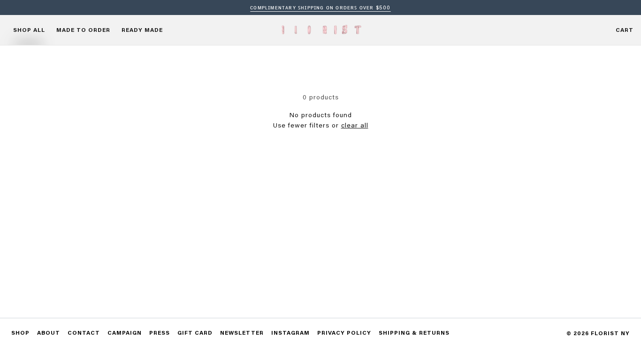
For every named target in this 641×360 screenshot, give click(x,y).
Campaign (124, 332)
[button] (624, 30)
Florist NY (610, 333)
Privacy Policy (344, 332)
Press (159, 332)
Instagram (290, 332)
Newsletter (242, 332)
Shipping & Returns (414, 332)
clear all (354, 125)
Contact (84, 332)
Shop (20, 332)
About (48, 332)
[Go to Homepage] (320, 29)
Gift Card (195, 332)
